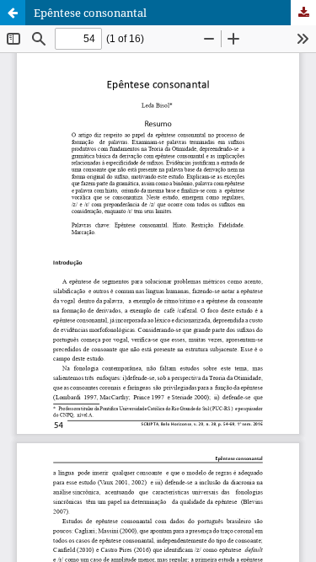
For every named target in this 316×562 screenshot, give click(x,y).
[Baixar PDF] (303, 12)
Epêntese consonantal (90, 12)
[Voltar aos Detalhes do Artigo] (12, 12)
